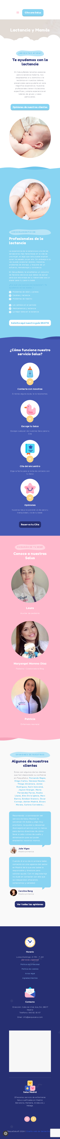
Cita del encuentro (30, 466)
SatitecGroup (47, 1131)
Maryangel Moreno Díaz (30, 663)
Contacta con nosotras (29, 389)
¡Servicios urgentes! (30, 960)
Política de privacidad (30, 964)
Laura (30, 608)
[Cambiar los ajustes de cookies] (5, 1133)
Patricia (30, 719)
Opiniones (30, 505)
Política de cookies (30, 969)
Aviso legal (30, 973)
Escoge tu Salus (30, 426)
